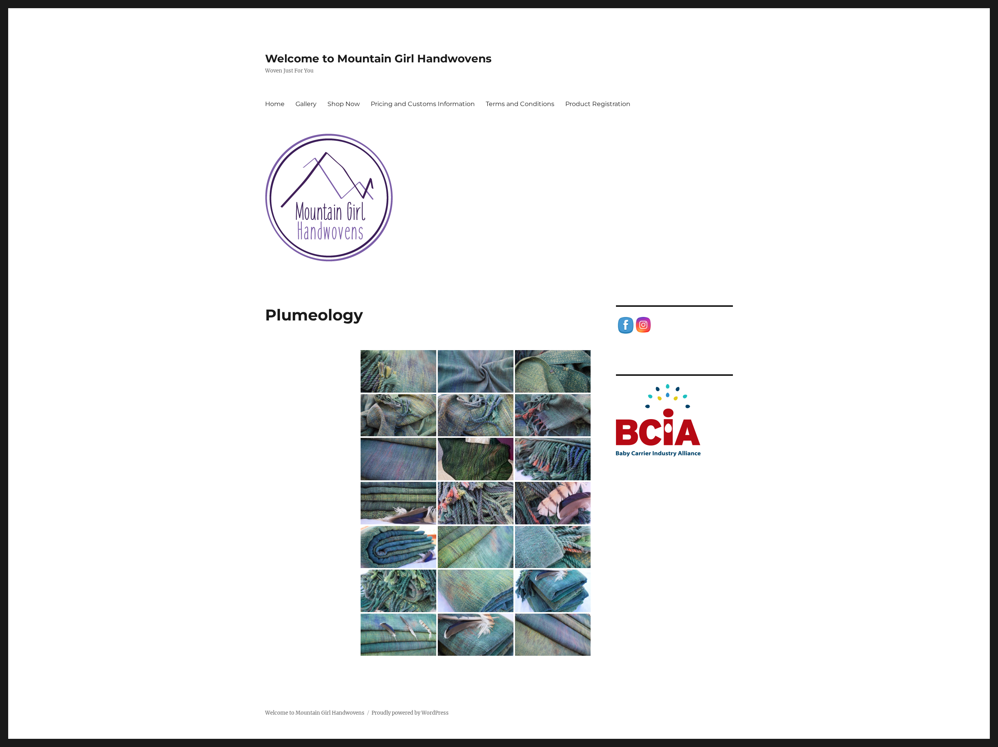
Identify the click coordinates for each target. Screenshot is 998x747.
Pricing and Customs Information (423, 104)
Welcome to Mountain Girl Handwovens (378, 58)
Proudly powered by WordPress (410, 713)
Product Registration (597, 104)
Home (275, 104)
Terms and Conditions (520, 104)
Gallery (306, 104)
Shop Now (343, 104)
